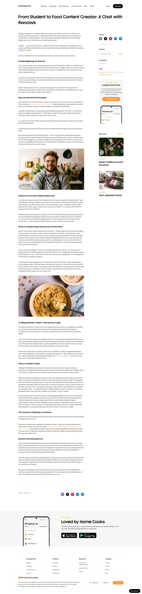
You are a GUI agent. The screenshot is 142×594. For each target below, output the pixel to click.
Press (106, 573)
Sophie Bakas (59, 356)
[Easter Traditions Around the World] (111, 147)
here (66, 586)
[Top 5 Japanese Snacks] (111, 180)
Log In (108, 6)
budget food (103, 72)
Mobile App (29, 566)
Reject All (106, 583)
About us (107, 563)
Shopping (52, 6)
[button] (62, 494)
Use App (118, 6)
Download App (111, 99)
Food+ (92, 6)
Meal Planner (64, 6)
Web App (28, 563)
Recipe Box (55, 563)
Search (120, 54)
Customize (95, 583)
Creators (102, 63)
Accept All (118, 583)
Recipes (44, 6)
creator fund (113, 72)
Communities (76, 6)
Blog (85, 6)
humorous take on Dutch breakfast (41, 104)
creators (109, 74)
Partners (107, 570)
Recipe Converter (83, 568)
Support (81, 571)
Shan (68, 356)
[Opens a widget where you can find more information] (134, 591)
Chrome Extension (31, 570)
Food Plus (28, 573)
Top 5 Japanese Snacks (110, 195)
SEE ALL (121, 134)
